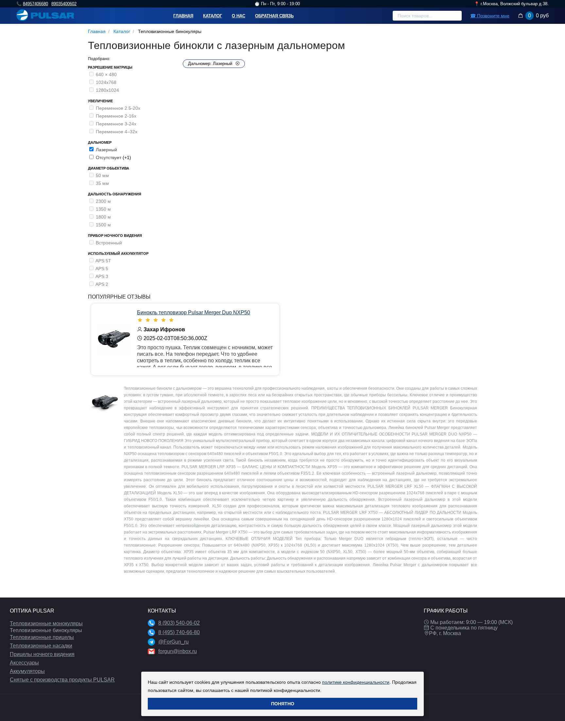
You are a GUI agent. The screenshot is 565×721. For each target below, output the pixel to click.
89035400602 (64, 3)
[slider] (205, 320)
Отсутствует (109, 157)
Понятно (282, 703)
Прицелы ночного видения (42, 654)
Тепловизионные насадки (41, 645)
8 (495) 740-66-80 (179, 632)
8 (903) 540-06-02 (179, 623)
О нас (238, 15)
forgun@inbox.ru (177, 651)
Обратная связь (274, 15)
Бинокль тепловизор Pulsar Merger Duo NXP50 (193, 312)
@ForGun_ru (173, 642)
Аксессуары (24, 662)
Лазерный (106, 149)
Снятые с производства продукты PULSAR (62, 679)
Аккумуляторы (27, 671)
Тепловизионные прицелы (42, 637)
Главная (183, 15)
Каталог (212, 15)
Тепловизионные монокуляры (46, 623)
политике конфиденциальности (355, 682)
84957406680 (35, 3)
